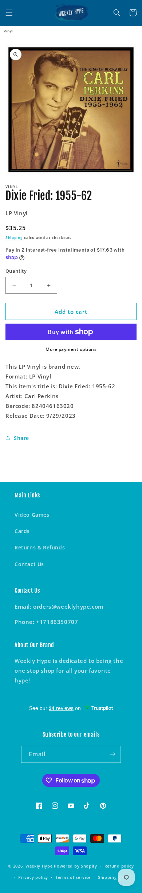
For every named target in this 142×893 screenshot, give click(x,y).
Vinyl (8, 30)
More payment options (71, 349)
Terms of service (73, 877)
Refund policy (119, 866)
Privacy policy (33, 877)
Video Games (32, 514)
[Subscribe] (112, 754)
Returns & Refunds (40, 547)
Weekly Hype (39, 866)
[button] (9, 13)
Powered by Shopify (75, 866)
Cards (22, 531)
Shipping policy (114, 877)
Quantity (16, 271)
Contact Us (29, 564)
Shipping (14, 237)
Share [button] (21, 438)
